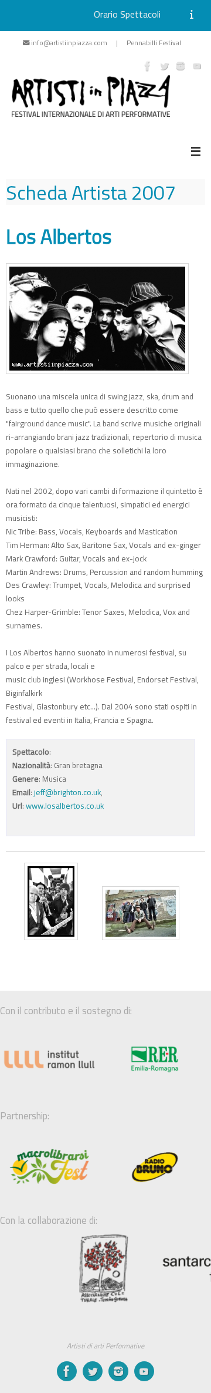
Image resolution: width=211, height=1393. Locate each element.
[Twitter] (164, 66)
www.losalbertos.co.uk (65, 806)
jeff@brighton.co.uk (67, 792)
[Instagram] (180, 66)
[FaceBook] (147, 66)
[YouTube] (197, 66)
